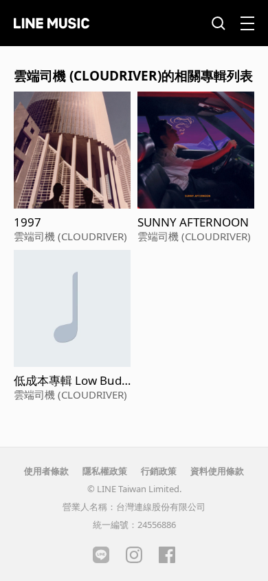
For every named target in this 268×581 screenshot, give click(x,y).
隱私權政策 (104, 471)
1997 (27, 222)
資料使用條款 (217, 471)
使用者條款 (46, 471)
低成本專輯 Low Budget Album (71, 381)
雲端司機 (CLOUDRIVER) (70, 236)
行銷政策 (159, 471)
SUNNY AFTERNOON (193, 222)
